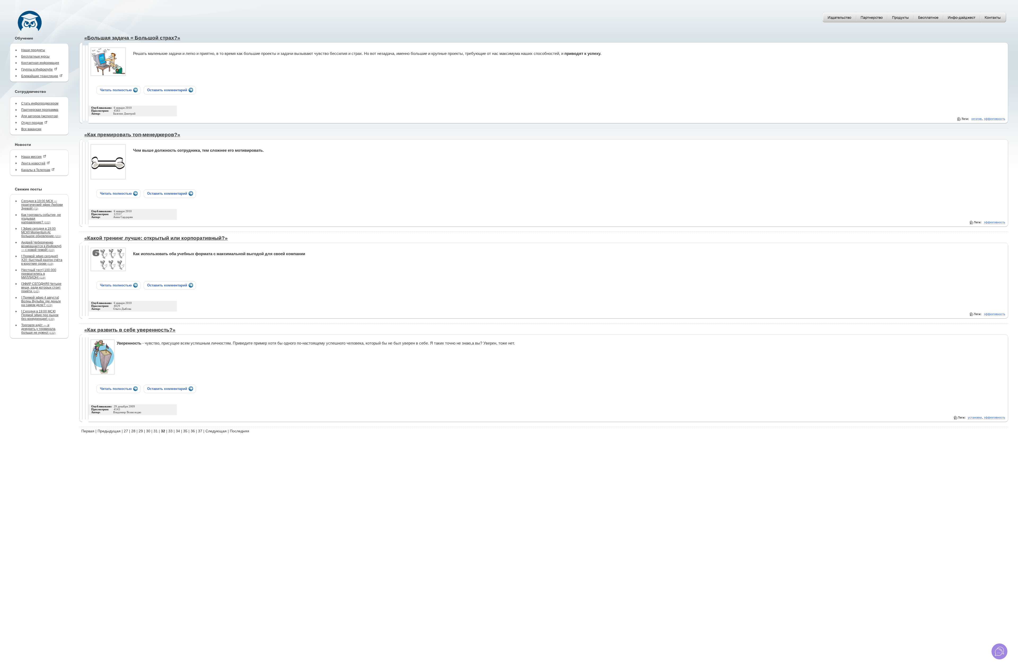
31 (155, 431)
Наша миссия (31, 157)
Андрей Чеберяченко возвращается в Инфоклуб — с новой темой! (41, 246)
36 (193, 431)
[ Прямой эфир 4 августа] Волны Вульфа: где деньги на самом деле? (41, 301)
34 (178, 431)
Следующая (216, 431)
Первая (87, 431)
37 (200, 431)
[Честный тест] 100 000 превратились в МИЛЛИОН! (38, 273)
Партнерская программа (39, 110)
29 (141, 431)
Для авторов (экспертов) (39, 116)
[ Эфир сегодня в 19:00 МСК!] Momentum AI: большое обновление (41, 232)
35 (185, 431)
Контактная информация (40, 63)
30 (148, 431)
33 (170, 431)
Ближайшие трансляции (39, 76)
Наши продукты (33, 50)
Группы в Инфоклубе (37, 69)
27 (126, 431)
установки (975, 417)
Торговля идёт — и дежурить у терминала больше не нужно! (38, 328)
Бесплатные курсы (35, 56)
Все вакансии (31, 129)
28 (133, 431)
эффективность (994, 118)
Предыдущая (109, 431)
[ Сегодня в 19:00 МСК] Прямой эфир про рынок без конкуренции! (39, 315)
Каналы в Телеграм (35, 170)
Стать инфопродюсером (39, 103)
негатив (976, 118)
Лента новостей (33, 163)
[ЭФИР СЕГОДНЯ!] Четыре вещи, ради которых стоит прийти (41, 287)
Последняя (239, 431)
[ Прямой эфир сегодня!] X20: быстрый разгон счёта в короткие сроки (41, 260)
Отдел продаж (32, 123)
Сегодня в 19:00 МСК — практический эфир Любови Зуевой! (42, 204)
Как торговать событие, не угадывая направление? (41, 218)
